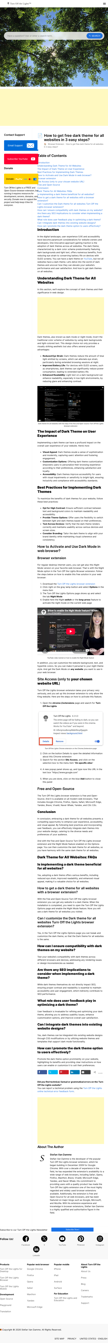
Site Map (59, 1338)
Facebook (26, 1245)
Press (83, 1277)
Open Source (6, 1298)
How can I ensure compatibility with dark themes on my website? (70, 210)
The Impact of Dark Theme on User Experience (60, 169)
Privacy (72, 1338)
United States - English (93, 1338)
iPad (56, 1275)
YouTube (88, 258)
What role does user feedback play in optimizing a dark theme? (69, 219)
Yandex (30, 1300)
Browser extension (46, 178)
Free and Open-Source (48, 184)
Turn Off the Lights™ (20, 3)
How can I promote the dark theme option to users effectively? (68, 226)
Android (58, 1281)
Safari (30, 1288)
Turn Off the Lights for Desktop (11, 1270)
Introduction (43, 162)
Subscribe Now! (72, 1229)
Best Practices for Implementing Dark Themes (60, 172)
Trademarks (87, 1296)
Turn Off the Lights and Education (65, 1299)
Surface (58, 1288)
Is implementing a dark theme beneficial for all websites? (65, 194)
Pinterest (81, 1245)
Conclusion (42, 188)
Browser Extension (56, 144)
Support (85, 1303)
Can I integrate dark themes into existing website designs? (66, 222)
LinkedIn (36, 1255)
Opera (30, 1281)
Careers (85, 1290)
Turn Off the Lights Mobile (9, 1287)
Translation (5, 1311)
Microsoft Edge (34, 1307)
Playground (5, 1305)
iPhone (57, 1269)
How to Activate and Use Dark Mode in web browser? (64, 175)
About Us (85, 1271)
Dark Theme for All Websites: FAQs (54, 191)
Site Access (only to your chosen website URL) (60, 181)
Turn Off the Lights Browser (9, 1278)
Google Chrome (35, 1269)
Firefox (30, 1275)
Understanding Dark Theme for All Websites (59, 165)
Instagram (100, 1245)
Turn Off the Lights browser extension (76, 583)
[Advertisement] (54, 107)
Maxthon (31, 1294)
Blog (83, 1284)
